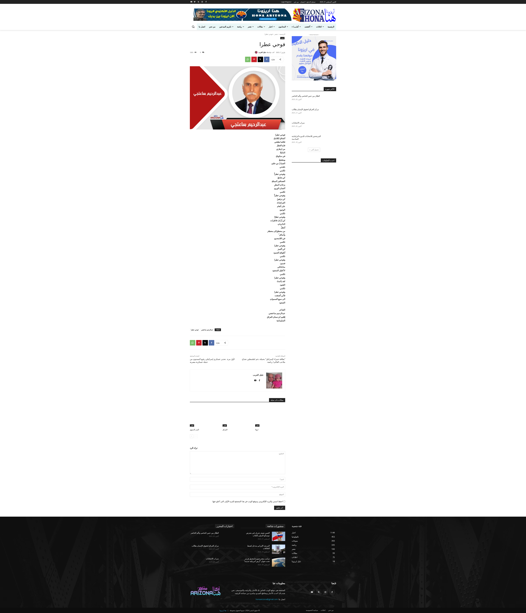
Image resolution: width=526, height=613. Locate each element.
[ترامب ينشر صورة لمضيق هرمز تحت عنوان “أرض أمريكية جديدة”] (278, 562)
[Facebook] (206, 2)
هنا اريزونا (223, 610)
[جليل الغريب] (256, 52)
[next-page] (191, 436)
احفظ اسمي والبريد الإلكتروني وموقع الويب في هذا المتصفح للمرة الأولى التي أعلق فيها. (247, 501)
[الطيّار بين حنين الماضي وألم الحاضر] (329, 99)
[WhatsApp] (248, 59)
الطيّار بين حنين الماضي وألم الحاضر (306, 96)
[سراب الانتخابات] (329, 126)
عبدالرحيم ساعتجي (207, 330)
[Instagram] (202, 2)
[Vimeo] (194, 2)
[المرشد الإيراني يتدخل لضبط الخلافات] (278, 549)
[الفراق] (238, 416)
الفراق (225, 430)
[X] (198, 2)
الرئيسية (282, 34)
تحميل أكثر (315, 150)
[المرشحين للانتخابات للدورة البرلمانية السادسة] (329, 139)
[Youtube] (191, 2)
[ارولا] (270, 416)
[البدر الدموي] (205, 416)
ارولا (256, 430)
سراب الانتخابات (298, 123)
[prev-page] (196, 436)
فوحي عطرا (194, 330)
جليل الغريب (262, 52)
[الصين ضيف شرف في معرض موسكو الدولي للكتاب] (278, 536)
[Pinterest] (254, 59)
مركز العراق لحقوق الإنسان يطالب (305, 109)
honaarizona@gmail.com (267, 599)
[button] (193, 26)
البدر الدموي (194, 430)
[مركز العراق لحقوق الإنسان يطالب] (329, 112)
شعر (276, 34)
